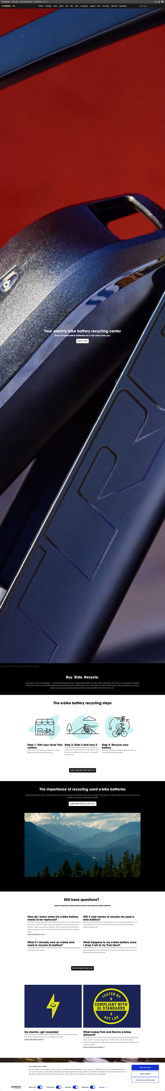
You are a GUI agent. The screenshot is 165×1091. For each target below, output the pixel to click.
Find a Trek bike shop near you (82, 770)
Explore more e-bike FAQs (82, 968)
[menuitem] (41, 6)
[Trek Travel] (41, 1)
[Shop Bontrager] (26, 1)
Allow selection (145, 1074)
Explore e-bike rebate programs (33, 1039)
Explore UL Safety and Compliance (93, 1047)
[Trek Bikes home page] (6, 1)
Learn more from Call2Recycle (82, 804)
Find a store (82, 341)
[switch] (58, 1087)
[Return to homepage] (2, 666)
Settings (102, 1087)
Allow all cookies (145, 1067)
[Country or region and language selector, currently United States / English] (156, 2)
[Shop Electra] (15, 1)
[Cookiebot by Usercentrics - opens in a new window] (16, 1087)
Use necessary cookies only (145, 1080)
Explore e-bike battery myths (36, 934)
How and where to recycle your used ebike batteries (22, 666)
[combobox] (151, 6)
